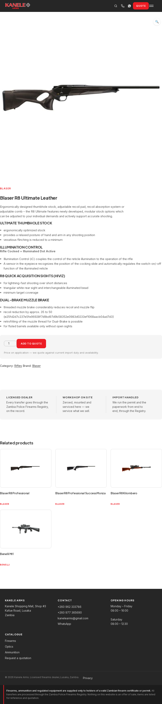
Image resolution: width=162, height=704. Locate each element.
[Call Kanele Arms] (123, 6)
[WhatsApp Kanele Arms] (129, 6)
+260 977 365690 (70, 612)
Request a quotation (18, 658)
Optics (9, 646)
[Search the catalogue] (116, 6)
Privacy (88, 678)
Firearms (10, 640)
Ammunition (12, 652)
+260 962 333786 (69, 606)
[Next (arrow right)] (155, 352)
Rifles (18, 366)
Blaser (36, 366)
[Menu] (153, 6)
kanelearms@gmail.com (73, 618)
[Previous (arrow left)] (7, 352)
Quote (141, 5)
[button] (156, 21)
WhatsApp (64, 623)
